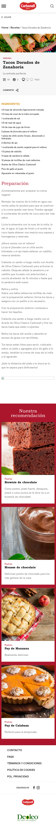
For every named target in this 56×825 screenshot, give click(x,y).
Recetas (15, 27)
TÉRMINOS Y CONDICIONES (24, 763)
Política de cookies (21, 770)
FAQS (10, 756)
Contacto (14, 750)
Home (4, 27)
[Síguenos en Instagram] (38, 787)
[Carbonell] (28, 12)
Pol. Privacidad (18, 776)
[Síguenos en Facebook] (34, 787)
